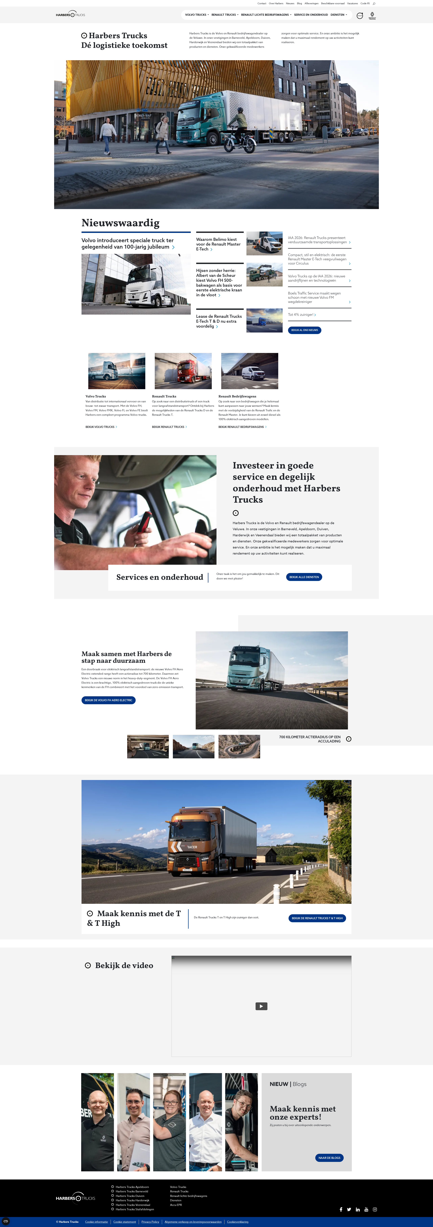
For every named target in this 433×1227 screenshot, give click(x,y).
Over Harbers (276, 3)
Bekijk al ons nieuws (304, 330)
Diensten (175, 1200)
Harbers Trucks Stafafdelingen (134, 1209)
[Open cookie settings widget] (6, 1221)
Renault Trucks (179, 1191)
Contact (262, 3)
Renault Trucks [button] (224, 15)
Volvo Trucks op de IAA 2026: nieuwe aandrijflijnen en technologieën (316, 278)
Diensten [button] (338, 15)
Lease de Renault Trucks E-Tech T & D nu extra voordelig (219, 321)
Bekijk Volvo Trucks (100, 427)
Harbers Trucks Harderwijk (132, 1200)
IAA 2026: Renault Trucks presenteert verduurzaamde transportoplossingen (317, 240)
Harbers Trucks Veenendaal (132, 1205)
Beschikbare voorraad (333, 3)
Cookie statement (124, 1222)
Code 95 (365, 3)
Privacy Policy (150, 1222)
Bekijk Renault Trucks (168, 427)
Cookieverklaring (237, 1222)
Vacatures (352, 3)
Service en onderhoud (311, 15)
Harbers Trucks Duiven (129, 1196)
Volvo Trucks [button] (196, 15)
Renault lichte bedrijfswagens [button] (265, 15)
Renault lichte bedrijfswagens (188, 1196)
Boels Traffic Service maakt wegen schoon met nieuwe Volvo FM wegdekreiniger (314, 297)
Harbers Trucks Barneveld (131, 1191)
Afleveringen (311, 3)
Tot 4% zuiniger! (300, 314)
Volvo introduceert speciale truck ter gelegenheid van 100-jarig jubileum (128, 243)
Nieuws (290, 3)
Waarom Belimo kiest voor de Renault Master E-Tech (218, 244)
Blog (299, 3)
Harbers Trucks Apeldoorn (132, 1187)
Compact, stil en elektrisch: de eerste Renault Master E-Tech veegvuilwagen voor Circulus (317, 259)
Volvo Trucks (178, 1187)
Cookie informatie (96, 1222)
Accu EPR (176, 1205)
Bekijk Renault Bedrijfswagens (241, 427)
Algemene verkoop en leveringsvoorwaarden (193, 1222)
